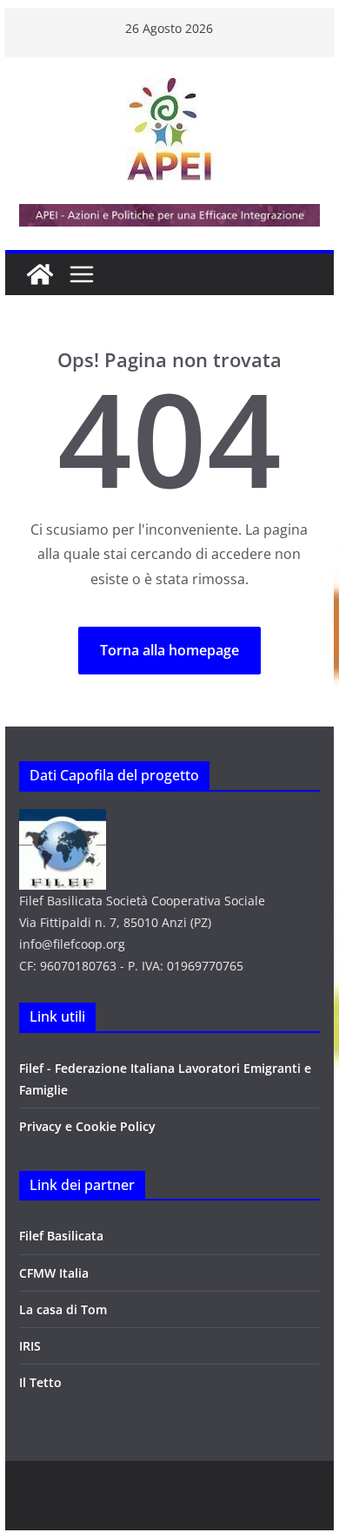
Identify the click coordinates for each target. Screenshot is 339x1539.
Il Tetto (40, 1382)
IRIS (30, 1346)
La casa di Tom (63, 1309)
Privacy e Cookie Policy (87, 1126)
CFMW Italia (54, 1273)
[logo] (62, 820)
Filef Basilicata (61, 1235)
